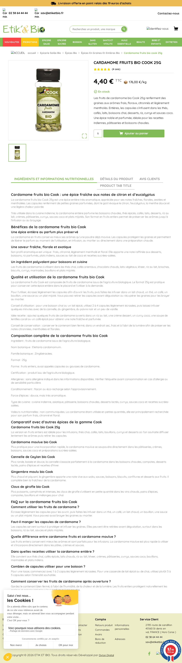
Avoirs (98, 634)
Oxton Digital (106, 655)
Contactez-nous (168, 13)
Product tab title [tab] (115, 186)
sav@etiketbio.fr (52, 13)
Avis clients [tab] (150, 179)
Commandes (102, 629)
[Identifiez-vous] (157, 28)
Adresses (120, 639)
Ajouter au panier (136, 133)
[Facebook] (149, 654)
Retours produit (104, 625)
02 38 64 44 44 (18, 13)
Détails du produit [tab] (116, 179)
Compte (100, 619)
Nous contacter (78, 625)
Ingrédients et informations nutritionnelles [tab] (54, 179)
